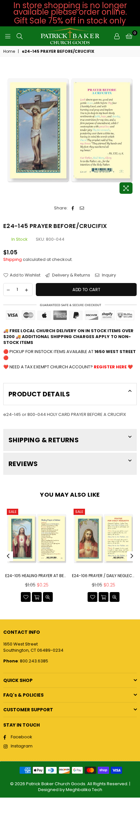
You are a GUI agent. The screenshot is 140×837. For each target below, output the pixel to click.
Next (132, 556)
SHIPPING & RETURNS (43, 440)
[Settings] (117, 36)
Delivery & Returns (70, 275)
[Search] (19, 36)
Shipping (12, 259)
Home (9, 51)
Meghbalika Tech (84, 790)
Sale (12, 511)
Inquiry (108, 275)
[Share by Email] (81, 208)
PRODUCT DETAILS (39, 394)
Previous (8, 556)
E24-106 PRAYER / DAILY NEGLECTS (103, 575)
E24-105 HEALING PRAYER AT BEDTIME (36, 575)
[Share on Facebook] (72, 208)
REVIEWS (23, 463)
